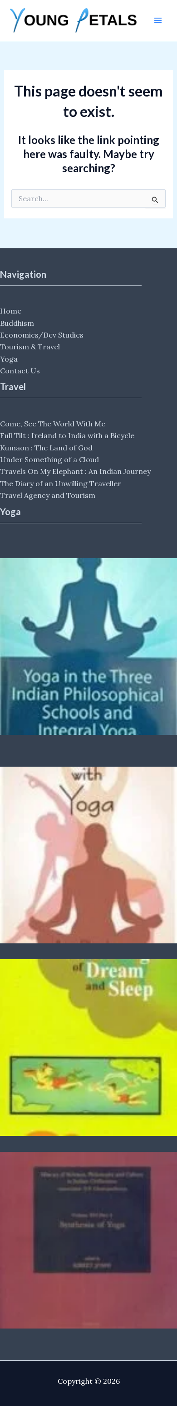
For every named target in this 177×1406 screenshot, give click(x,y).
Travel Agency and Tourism (47, 495)
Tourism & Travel (30, 346)
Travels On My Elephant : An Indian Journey (75, 471)
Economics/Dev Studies (42, 334)
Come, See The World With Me (52, 423)
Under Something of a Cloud (49, 459)
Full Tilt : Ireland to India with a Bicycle (67, 435)
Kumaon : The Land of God (46, 447)
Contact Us (20, 370)
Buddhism (17, 323)
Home (10, 310)
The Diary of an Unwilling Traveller (60, 483)
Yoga (9, 358)
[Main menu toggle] (158, 20)
